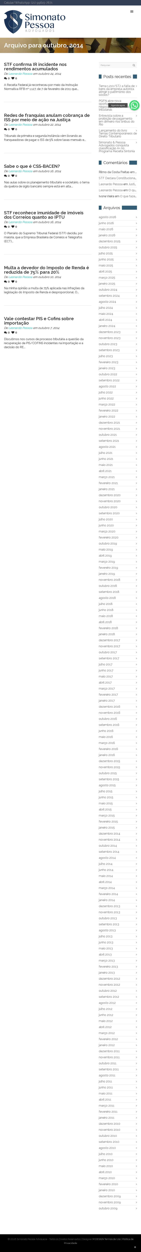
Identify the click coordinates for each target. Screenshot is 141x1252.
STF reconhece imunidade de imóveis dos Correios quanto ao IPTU (43, 215)
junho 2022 (106, 398)
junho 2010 (106, 1160)
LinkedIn (120, 3)
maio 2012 (106, 1021)
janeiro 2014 (107, 900)
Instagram (131, 3)
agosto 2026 (107, 217)
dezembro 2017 (109, 640)
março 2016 (107, 743)
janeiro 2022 (107, 416)
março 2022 (107, 404)
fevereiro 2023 (108, 362)
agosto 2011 (107, 1075)
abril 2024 (105, 320)
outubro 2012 (108, 990)
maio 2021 (106, 465)
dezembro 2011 (109, 1051)
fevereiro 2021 (108, 483)
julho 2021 (105, 453)
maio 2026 (106, 229)
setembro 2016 (109, 725)
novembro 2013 (109, 912)
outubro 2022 (108, 374)
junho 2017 (106, 670)
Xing (136, 3)
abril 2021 (105, 471)
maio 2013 (106, 948)
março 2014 (107, 888)
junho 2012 (106, 1015)
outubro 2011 (107, 1063)
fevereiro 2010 (108, 1184)
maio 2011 (105, 1093)
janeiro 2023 (107, 368)
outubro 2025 (108, 247)
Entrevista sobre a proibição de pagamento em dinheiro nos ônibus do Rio (116, 120)
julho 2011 (105, 1081)
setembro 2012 (109, 997)
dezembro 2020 (110, 495)
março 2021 (107, 477)
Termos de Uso (112, 1239)
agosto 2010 (107, 1148)
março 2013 (107, 960)
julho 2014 (106, 864)
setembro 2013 (109, 924)
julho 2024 (106, 308)
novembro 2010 (109, 1129)
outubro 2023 (108, 344)
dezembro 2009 (110, 1196)
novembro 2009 (110, 1202)
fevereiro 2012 (108, 1039)
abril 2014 (105, 882)
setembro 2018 (109, 592)
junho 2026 (106, 223)
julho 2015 (105, 791)
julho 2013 (105, 936)
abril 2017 (105, 682)
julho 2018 (106, 604)
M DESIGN (98, 1239)
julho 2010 (106, 1154)
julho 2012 (105, 1009)
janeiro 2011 (106, 1117)
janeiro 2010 (107, 1190)
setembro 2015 (109, 779)
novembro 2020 (110, 501)
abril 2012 (105, 1027)
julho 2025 (106, 253)
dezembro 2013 (109, 906)
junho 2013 (106, 942)
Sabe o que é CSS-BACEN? (32, 166)
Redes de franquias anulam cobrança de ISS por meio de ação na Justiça (47, 117)
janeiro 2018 (107, 634)
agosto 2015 (107, 785)
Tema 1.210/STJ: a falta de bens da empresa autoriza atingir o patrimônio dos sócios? (117, 90)
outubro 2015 (108, 773)
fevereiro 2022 (108, 410)
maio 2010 (106, 1166)
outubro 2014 (108, 845)
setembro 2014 (109, 851)
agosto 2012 (107, 1003)
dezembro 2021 (109, 422)
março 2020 (107, 531)
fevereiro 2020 (108, 537)
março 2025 (107, 277)
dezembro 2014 (109, 833)
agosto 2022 (107, 386)
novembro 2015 (109, 767)
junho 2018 (106, 610)
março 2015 (107, 815)
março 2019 (107, 561)
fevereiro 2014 (108, 894)
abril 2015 (105, 809)
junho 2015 (106, 797)
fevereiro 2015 (108, 821)
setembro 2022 (109, 380)
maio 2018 (106, 616)
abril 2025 (105, 271)
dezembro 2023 (109, 332)
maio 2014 (106, 876)
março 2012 (107, 1033)
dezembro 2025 (109, 241)
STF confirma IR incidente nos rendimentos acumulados (35, 66)
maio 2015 (106, 803)
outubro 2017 (108, 652)
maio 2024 (106, 314)
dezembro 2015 (109, 761)
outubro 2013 (108, 918)
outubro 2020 (108, 507)
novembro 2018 (109, 579)
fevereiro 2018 (108, 628)
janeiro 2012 (107, 1045)
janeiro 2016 (107, 755)
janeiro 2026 (107, 235)
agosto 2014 (107, 858)
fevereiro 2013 (108, 966)
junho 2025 (106, 259)
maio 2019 (106, 549)
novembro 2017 (109, 646)
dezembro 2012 (109, 978)
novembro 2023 (109, 338)
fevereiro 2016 (108, 749)
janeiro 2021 (107, 489)
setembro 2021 (109, 440)
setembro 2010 (109, 1142)
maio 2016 (106, 737)
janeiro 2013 (107, 972)
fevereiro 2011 (108, 1111)
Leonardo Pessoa (20, 73)
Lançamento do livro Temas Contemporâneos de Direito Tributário (118, 133)
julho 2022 (106, 392)
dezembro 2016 (109, 706)
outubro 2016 (108, 719)
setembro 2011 (109, 1069)
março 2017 (107, 688)
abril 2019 (105, 555)
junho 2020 (106, 525)
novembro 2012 (109, 984)
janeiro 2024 (107, 326)
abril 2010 (105, 1172)
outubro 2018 (108, 586)
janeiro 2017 (107, 700)
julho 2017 (105, 664)
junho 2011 (106, 1087)
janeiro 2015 (107, 827)
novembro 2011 (109, 1057)
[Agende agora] (134, 105)
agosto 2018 (107, 598)
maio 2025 (106, 265)
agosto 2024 (107, 301)
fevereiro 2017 (108, 694)
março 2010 (107, 1178)
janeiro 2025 (107, 283)
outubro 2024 (108, 289)
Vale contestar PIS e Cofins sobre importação (39, 321)
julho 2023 (106, 356)
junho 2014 (106, 870)
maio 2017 (106, 676)
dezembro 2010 (109, 1123)
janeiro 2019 (107, 573)
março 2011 (106, 1105)
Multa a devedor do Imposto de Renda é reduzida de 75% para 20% (46, 270)
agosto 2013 (107, 930)
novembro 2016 (109, 712)
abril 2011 (105, 1099)
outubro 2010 (108, 1136)
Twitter (104, 3)
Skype (115, 3)
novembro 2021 (109, 428)
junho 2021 (106, 459)
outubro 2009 (108, 1208)
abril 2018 (105, 622)
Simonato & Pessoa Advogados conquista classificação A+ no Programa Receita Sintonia (117, 147)
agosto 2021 (107, 447)
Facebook (110, 3)
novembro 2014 (109, 839)
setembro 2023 (109, 350)
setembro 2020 (109, 513)
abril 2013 (105, 954)
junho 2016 (106, 731)
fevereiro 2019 (108, 567)
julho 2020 (106, 519)
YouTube (126, 3)
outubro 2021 (108, 434)
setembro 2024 (109, 295)
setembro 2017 (109, 658)
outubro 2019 (108, 543)
